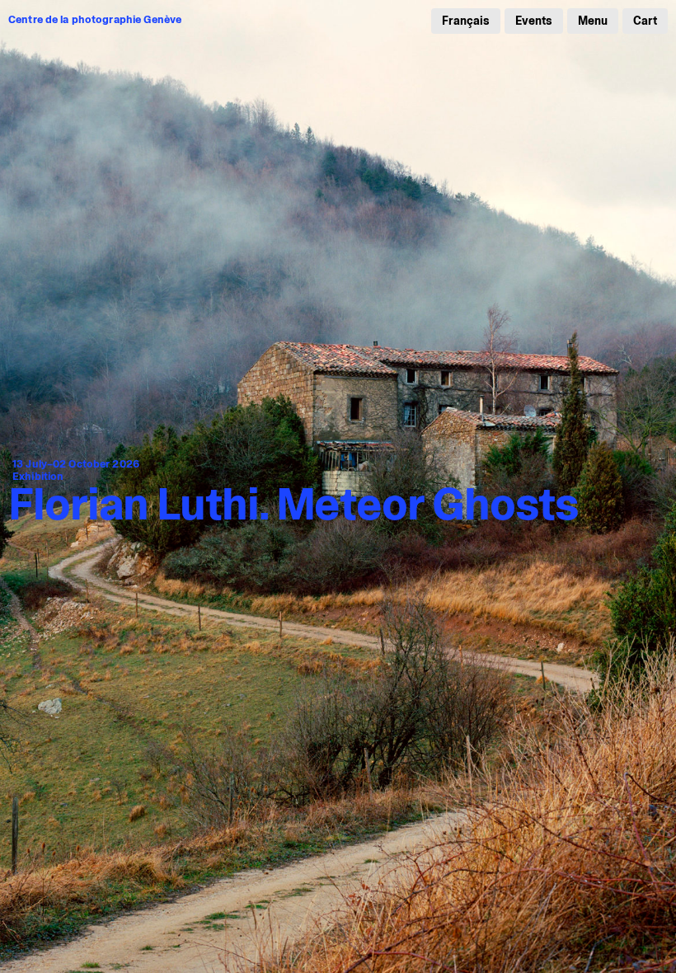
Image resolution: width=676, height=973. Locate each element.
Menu (593, 21)
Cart (645, 20)
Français (466, 21)
